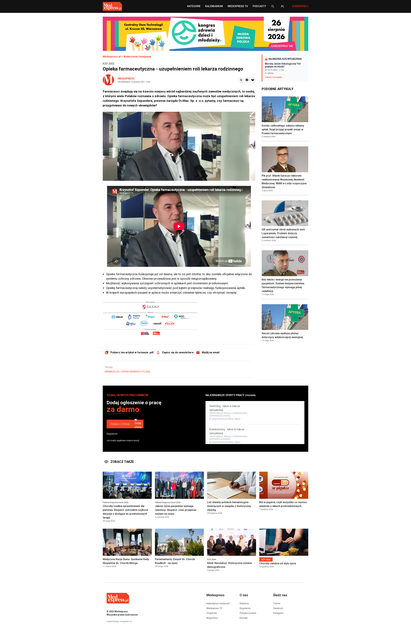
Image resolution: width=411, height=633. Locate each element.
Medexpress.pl (112, 56)
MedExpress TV (238, 6)
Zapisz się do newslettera (177, 352)
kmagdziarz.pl (126, 621)
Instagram (278, 613)
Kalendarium (214, 6)
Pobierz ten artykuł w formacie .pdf (132, 352)
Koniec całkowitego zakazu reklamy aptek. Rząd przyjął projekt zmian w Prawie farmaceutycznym (283, 129)
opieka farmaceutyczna (135, 371)
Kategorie (194, 6)
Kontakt (244, 618)
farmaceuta (112, 371)
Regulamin (112, 433)
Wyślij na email (210, 352)
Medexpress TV (214, 608)
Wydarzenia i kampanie (137, 56)
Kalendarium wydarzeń (218, 603)
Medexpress (126, 78)
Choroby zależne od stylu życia (277, 563)
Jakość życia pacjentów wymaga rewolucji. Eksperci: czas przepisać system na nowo (175, 510)
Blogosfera (212, 618)
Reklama (244, 603)
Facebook (278, 608)
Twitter (276, 603)
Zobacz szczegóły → (274, 77)
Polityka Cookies (248, 613)
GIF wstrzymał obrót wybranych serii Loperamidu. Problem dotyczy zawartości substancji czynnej (283, 233)
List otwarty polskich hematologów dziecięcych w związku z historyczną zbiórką (229, 506)
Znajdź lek (211, 613)
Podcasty (259, 6)
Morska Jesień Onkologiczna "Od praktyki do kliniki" (283, 65)
